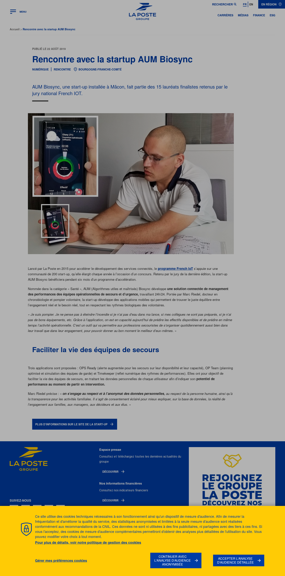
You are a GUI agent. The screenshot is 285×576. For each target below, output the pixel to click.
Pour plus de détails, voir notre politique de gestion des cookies (88, 542)
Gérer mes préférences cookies (61, 561)
